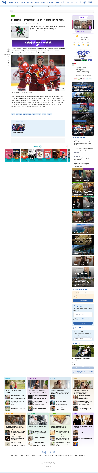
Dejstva (33, 6)
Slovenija (11, 6)
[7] (48, 155)
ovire (90, 292)
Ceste (67, 6)
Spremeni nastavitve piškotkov (58, 455)
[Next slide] (69, 146)
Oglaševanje (14, 455)
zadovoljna (32, 378)
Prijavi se (83, 323)
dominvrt (32, 413)
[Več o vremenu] (91, 45)
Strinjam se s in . (82, 319)
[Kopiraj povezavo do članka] (9, 65)
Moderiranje (40, 455)
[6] (40, 155)
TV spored (74, 6)
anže (34, 114)
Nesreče (76, 292)
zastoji (83, 292)
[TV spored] (72, 2)
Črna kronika (25, 6)
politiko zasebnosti (79, 319)
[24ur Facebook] (50, 452)
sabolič (49, 114)
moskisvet (9, 413)
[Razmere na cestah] (76, 2)
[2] (8, 155)
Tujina (17, 6)
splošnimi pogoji (85, 318)
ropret (38, 114)
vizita (53, 378)
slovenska (19, 114)
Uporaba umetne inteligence (67, 458)
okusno (53, 413)
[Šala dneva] (90, 338)
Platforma (60, 6)
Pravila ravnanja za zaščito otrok (32, 458)
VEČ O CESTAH (83, 300)
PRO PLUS (28, 455)
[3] (16, 155)
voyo (75, 413)
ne (74, 364)
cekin (75, 378)
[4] (24, 155)
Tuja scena (40, 6)
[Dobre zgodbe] (63, 2)
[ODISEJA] (37, 146)
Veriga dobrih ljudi (51, 6)
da (74, 362)
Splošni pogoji (83, 455)
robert (44, 114)
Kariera (34, 455)
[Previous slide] (66, 146)
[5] (32, 155)
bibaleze (8, 378)
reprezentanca (27, 114)
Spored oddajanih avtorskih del (50, 458)
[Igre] (68, 2)
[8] (56, 155)
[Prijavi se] (85, 2)
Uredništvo (22, 455)
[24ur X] (54, 452)
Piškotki (47, 455)
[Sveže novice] (12, 11)
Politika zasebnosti (73, 455)
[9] (63, 155)
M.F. (9, 52)
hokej (13, 114)
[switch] (90, 2)
